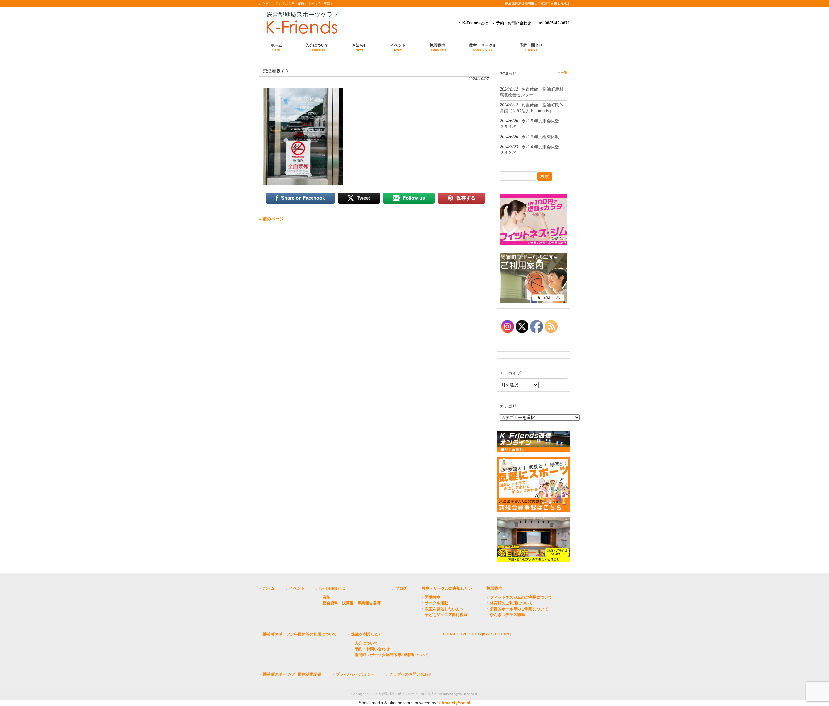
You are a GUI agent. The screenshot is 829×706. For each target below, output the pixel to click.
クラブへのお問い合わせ (410, 674)
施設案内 (494, 588)
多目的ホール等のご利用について (519, 609)
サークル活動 (436, 603)
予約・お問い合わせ (513, 23)
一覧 (564, 72)
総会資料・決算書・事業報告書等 (352, 603)
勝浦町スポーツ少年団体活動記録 (292, 674)
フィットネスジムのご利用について (521, 597)
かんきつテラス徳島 (507, 614)
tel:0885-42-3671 (554, 23)
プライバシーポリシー (355, 674)
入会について (366, 643)
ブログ (401, 588)
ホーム (269, 588)
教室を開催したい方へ (444, 609)
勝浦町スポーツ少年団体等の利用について (300, 634)
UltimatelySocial (453, 702)
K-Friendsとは (475, 23)
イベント (297, 588)
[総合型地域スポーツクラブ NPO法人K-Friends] (311, 23)
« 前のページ (271, 218)
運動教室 (432, 597)
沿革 (326, 597)
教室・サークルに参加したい (447, 588)
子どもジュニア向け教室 (446, 614)
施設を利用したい (366, 634)
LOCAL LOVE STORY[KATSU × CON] (477, 634)
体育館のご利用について (511, 603)
